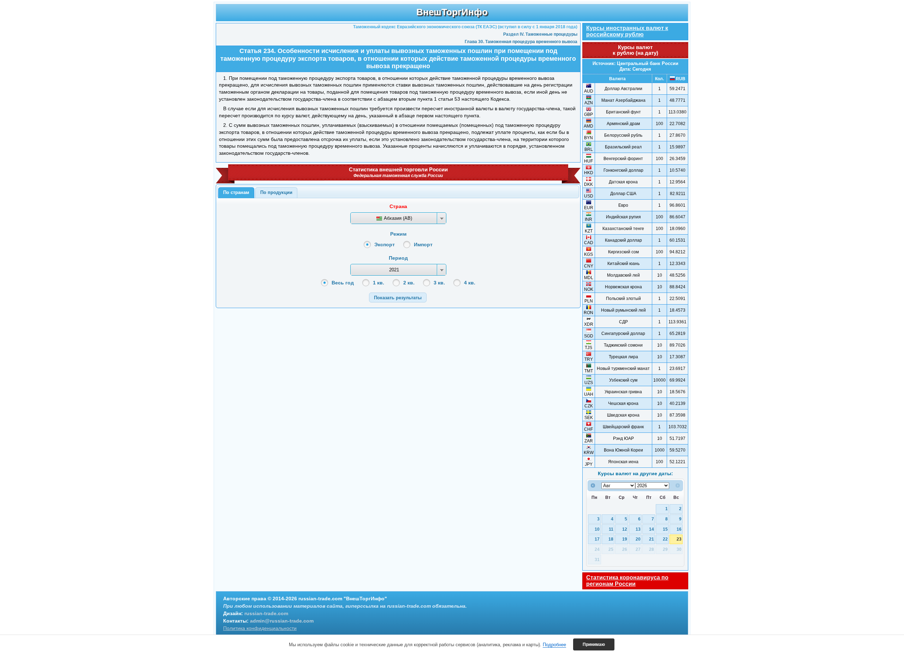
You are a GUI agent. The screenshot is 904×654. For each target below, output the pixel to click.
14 (651, 529)
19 (624, 539)
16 (679, 529)
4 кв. (469, 282)
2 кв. (409, 282)
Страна (398, 206)
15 (665, 529)
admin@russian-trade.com (282, 621)
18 (610, 539)
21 (651, 539)
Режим (398, 234)
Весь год (343, 282)
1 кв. (378, 282)
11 (611, 529)
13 (638, 529)
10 (597, 529)
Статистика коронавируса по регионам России (627, 581)
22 (665, 539)
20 (638, 539)
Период (398, 258)
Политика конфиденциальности (260, 628)
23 (679, 539)
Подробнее (554, 644)
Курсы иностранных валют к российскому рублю (627, 31)
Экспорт (384, 244)
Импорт (423, 244)
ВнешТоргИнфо (452, 12)
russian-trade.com (266, 613)
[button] (398, 297)
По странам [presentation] (236, 192)
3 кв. (439, 282)
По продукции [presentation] (276, 192)
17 (597, 539)
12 (624, 529)
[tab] (236, 193)
